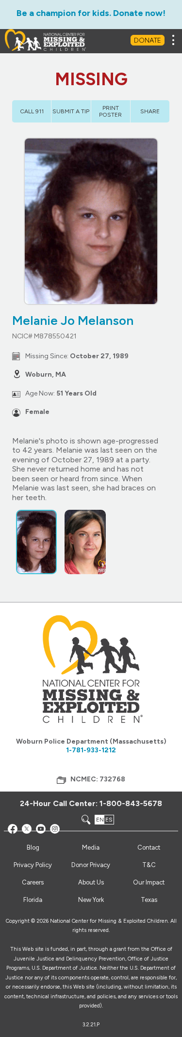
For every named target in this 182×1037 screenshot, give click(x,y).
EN (100, 819)
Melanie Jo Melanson (72, 320)
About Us (91, 882)
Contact (148, 847)
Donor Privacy (90, 865)
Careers (33, 882)
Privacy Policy (33, 865)
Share (150, 111)
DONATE (147, 40)
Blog (33, 847)
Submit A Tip (70, 111)
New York (91, 899)
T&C (149, 865)
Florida (32, 899)
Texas (149, 899)
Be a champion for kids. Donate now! (91, 13)
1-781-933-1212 (91, 750)
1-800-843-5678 (130, 803)
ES (109, 819)
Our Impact (149, 882)
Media (90, 847)
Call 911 (32, 111)
